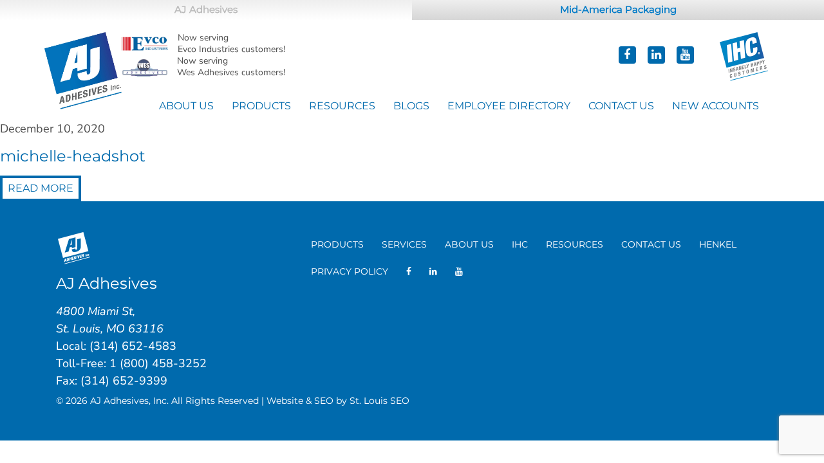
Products (261, 106)
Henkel (717, 244)
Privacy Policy (349, 271)
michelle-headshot (72, 156)
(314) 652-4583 (132, 346)
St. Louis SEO (379, 400)
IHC (520, 244)
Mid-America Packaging (618, 9)
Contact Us (621, 106)
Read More (40, 188)
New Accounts (715, 106)
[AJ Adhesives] (83, 69)
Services (404, 244)
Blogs (411, 106)
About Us (186, 106)
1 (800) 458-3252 (158, 363)
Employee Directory (508, 106)
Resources (342, 106)
